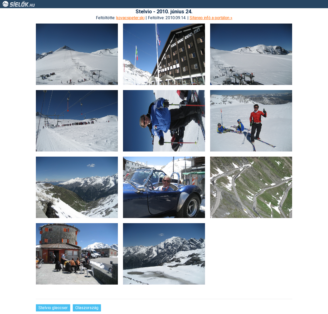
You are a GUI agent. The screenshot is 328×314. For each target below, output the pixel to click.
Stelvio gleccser (53, 307)
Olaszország (86, 307)
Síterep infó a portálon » (211, 17)
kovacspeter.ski (130, 17)
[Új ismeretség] (251, 120)
